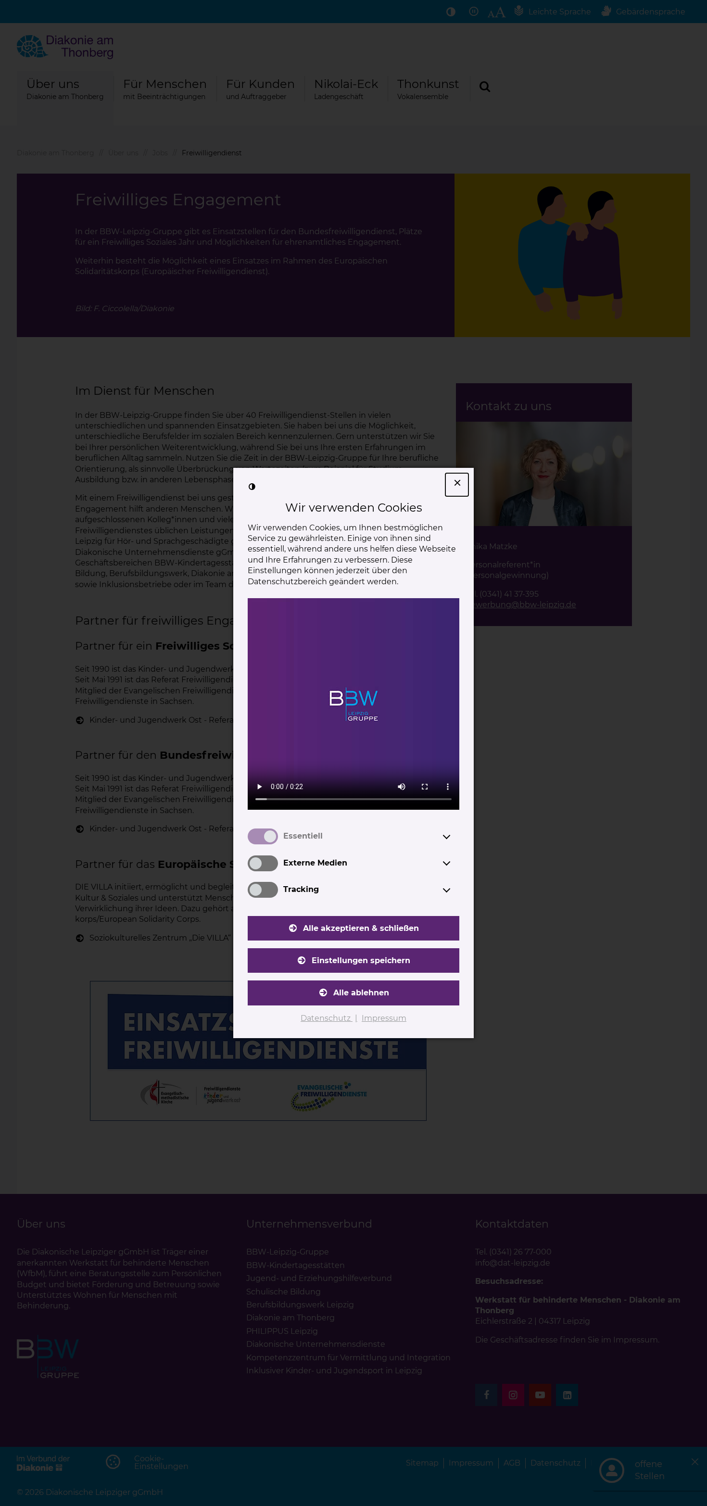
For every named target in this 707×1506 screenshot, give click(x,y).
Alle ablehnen (361, 992)
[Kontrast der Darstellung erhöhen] (252, 486)
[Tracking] (455, 890)
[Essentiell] (455, 836)
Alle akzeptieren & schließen (361, 928)
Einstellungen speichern (361, 960)
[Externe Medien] (455, 863)
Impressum (384, 1018)
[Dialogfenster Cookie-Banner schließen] (456, 484)
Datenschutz (327, 1018)
